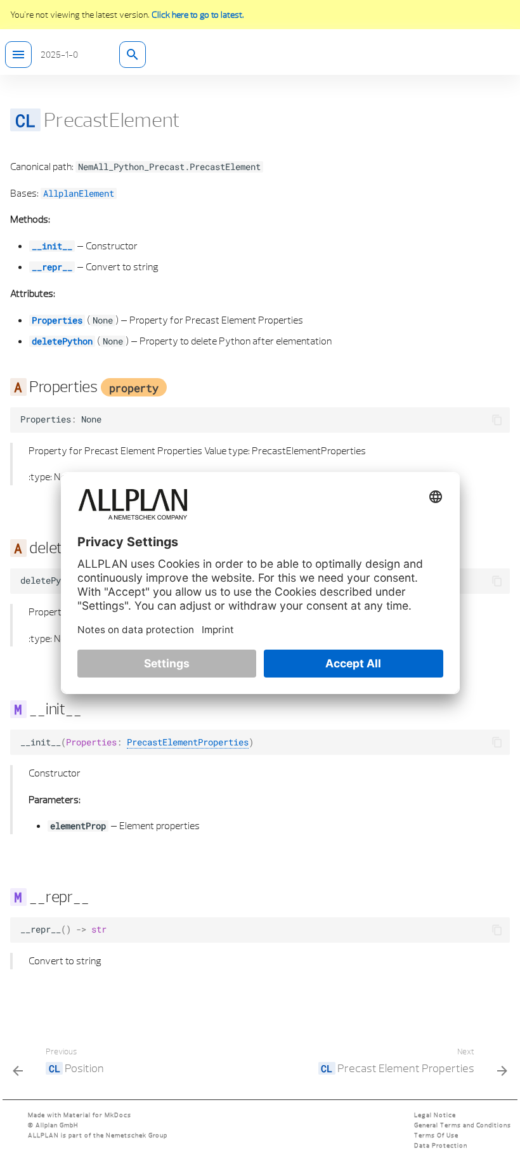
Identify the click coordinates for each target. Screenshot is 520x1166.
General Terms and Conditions (462, 1125)
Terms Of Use (436, 1135)
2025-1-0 (59, 54)
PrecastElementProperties (188, 742)
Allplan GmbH (57, 1125)
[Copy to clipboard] (497, 420)
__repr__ (52, 267)
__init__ (52, 246)
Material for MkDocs (97, 1115)
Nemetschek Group (136, 1135)
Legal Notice (435, 1115)
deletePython (62, 341)
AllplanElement (78, 193)
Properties (57, 320)
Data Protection (440, 1145)
